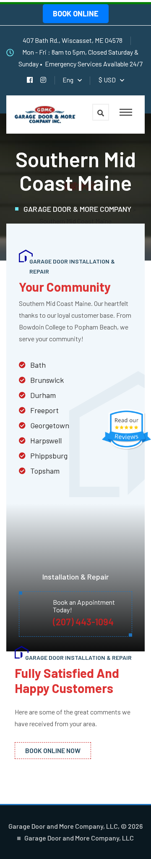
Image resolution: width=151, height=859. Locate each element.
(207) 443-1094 (83, 621)
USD (107, 80)
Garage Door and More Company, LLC (79, 838)
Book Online (76, 13)
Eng (67, 80)
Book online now (53, 750)
